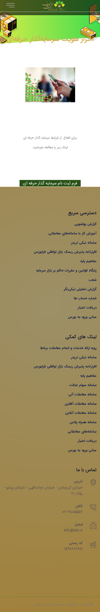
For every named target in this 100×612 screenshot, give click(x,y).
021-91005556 (72, 512)
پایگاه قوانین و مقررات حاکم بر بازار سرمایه (66, 270)
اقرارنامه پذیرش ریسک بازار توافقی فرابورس (65, 252)
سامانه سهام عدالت (83, 385)
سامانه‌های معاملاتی (82, 431)
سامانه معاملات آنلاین (81, 413)
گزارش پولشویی (85, 224)
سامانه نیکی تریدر (84, 243)
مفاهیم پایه (88, 261)
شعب (92, 280)
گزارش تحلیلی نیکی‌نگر (80, 289)
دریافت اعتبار (87, 307)
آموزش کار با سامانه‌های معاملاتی (72, 233)
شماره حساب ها (85, 298)
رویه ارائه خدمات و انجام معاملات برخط (68, 348)
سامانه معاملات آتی (82, 394)
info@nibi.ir (73, 530)
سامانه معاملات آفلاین (81, 404)
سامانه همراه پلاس (83, 422)
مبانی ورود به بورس (82, 317)
